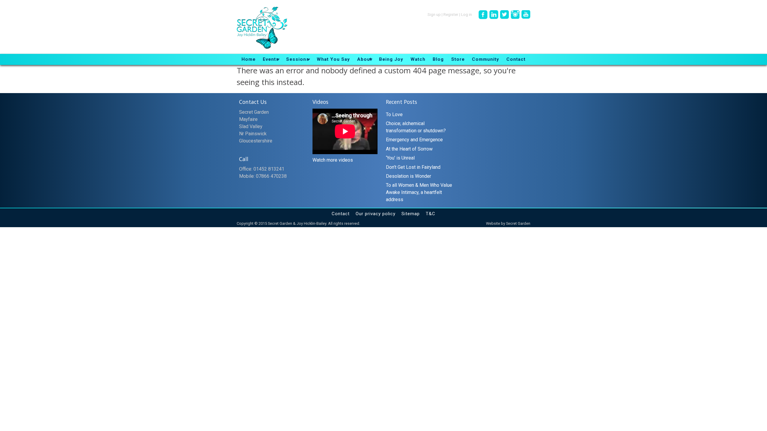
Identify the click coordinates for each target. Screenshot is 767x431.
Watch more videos (332, 160)
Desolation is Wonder (408, 176)
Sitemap (410, 213)
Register (450, 14)
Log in (466, 14)
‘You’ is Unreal (400, 158)
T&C (430, 213)
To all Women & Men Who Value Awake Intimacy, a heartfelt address (419, 192)
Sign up (434, 14)
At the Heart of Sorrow (409, 149)
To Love (394, 114)
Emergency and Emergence (414, 139)
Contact (341, 213)
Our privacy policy (375, 213)
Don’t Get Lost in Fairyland (413, 167)
